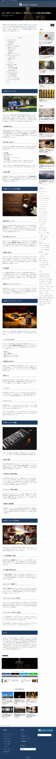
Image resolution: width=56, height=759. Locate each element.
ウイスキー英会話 (43, 230)
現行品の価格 (10, 65)
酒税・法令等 (42, 258)
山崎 (43, 299)
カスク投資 (41, 283)
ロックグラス (41, 295)
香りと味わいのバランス (12, 49)
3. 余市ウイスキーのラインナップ (13, 55)
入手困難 (50, 295)
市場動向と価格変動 (11, 70)
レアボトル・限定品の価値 (45, 249)
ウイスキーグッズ (7, 736)
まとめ (8, 81)
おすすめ (40, 274)
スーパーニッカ (11, 62)
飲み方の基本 (43, 266)
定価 (52, 297)
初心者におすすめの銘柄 (45, 264)
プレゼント (41, 292)
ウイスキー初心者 (49, 279)
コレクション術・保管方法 (45, 247)
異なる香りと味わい (11, 42)
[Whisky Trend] (28, 4)
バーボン (52, 290)
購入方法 (40, 301)
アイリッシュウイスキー (45, 200)
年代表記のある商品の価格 (12, 67)
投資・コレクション (43, 243)
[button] (6, 674)
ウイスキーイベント (43, 191)
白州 (50, 299)
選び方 (45, 301)
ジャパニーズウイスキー (45, 202)
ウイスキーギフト (47, 277)
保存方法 (46, 295)
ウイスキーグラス (42, 279)
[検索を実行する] (52, 735)
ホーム (22, 733)
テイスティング (41, 290)
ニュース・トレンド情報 (44, 232)
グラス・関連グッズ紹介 (45, 262)
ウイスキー (41, 277)
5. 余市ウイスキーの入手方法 (12, 72)
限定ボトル (10, 59)
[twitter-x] (53, 0)
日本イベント (43, 193)
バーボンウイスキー (44, 206)
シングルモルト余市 (11, 56)
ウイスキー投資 (43, 221)
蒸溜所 (41, 251)
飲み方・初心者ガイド (44, 260)
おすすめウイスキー (47, 274)
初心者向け (44, 297)
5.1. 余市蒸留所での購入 (12, 73)
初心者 (40, 297)
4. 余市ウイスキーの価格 (12, 64)
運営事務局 (23, 741)
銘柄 (47, 301)
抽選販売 (47, 299)
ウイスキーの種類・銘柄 (44, 198)
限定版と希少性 (11, 50)
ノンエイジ (10, 61)
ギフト (45, 283)
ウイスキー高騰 (48, 281)
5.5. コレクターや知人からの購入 (14, 79)
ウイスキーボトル (43, 208)
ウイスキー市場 (43, 219)
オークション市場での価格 (12, 68)
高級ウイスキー (41, 304)
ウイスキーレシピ (43, 217)
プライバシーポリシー (25, 738)
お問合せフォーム (24, 736)
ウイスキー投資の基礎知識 (45, 245)
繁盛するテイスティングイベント (14, 53)
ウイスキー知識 (5, 15)
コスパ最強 (49, 283)
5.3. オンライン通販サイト (12, 76)
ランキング (42, 241)
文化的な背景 (10, 44)
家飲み (40, 299)
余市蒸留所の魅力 (11, 41)
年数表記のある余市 (11, 58)
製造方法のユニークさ (12, 47)
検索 (52, 25)
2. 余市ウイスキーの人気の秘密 (13, 46)
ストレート (49, 288)
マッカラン (46, 292)
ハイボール (47, 290)
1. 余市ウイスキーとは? (11, 39)
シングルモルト (41, 286)
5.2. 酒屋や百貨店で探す (12, 75)
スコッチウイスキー (44, 204)
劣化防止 (49, 297)
